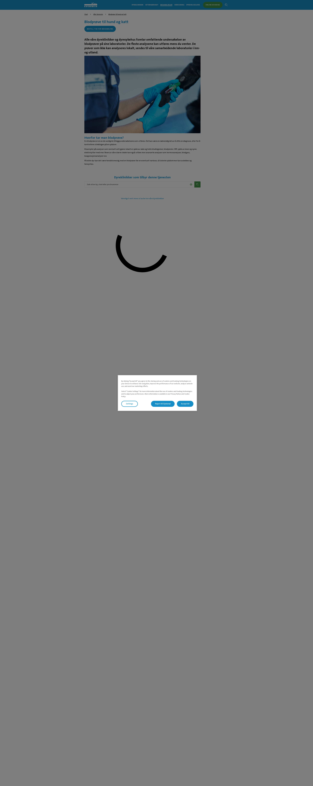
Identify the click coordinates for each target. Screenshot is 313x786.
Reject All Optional (163, 404)
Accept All (185, 404)
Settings (129, 404)
